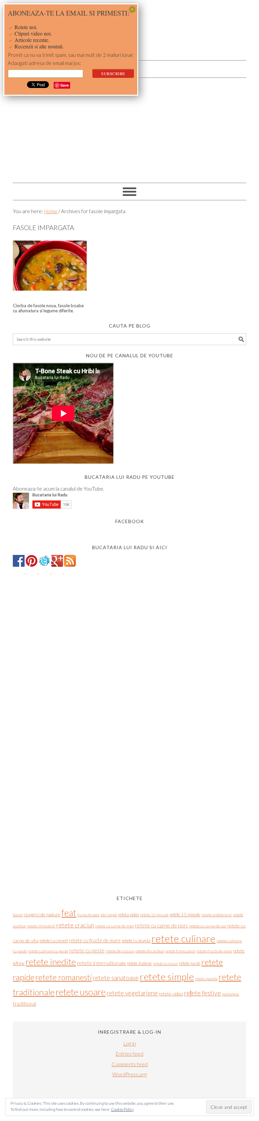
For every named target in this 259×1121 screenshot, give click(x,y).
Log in (129, 1043)
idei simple (108, 915)
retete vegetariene (132, 993)
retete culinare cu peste (48, 951)
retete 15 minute (185, 914)
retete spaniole (206, 979)
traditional (24, 1004)
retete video (171, 993)
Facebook (129, 521)
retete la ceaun (165, 963)
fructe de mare (88, 915)
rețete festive (202, 993)
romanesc (230, 993)
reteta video (128, 914)
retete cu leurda (136, 940)
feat (68, 912)
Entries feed (129, 1054)
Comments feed (130, 1064)
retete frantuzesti (180, 951)
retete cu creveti (53, 940)
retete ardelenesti (216, 915)
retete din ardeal (149, 951)
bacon (18, 914)
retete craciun (75, 925)
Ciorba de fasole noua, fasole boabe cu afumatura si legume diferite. (48, 308)
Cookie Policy (122, 1109)
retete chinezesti (41, 925)
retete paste (189, 963)
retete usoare (81, 991)
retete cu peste (87, 950)
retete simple (167, 976)
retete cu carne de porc (161, 925)
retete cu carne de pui (207, 925)
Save (64, 85)
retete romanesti (63, 977)
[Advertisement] (129, 128)
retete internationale (101, 963)
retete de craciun (120, 951)
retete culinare (183, 938)
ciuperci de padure (42, 914)
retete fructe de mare (214, 951)
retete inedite (51, 962)
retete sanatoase (116, 978)
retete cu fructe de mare (95, 940)
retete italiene (139, 963)
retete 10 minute (154, 915)
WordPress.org (129, 1074)
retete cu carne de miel (114, 925)
